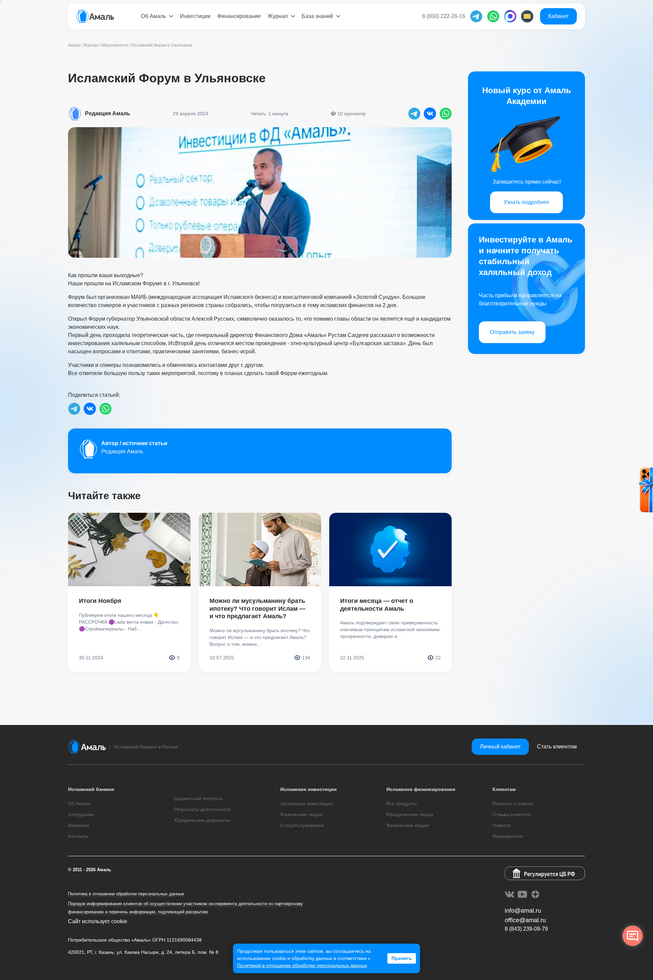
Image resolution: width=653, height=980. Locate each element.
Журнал (278, 16)
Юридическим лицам (409, 814)
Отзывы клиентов (511, 814)
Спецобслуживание (302, 825)
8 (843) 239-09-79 (526, 929)
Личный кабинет (500, 746)
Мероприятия (507, 836)
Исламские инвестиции (308, 789)
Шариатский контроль (198, 798)
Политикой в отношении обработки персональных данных (302, 965)
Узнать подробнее (526, 202)
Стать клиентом (557, 746)
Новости (501, 825)
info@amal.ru (523, 910)
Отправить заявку (512, 332)
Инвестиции (195, 16)
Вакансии (78, 825)
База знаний (317, 16)
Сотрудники (81, 814)
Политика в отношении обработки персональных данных (126, 893)
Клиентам (504, 789)
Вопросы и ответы (512, 803)
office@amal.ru (525, 920)
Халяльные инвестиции (306, 803)
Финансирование (239, 16)
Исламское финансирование (420, 789)
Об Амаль (153, 16)
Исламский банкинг (91, 789)
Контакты (78, 836)
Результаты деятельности (202, 809)
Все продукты (401, 803)
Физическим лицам (301, 814)
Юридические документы (202, 820)
